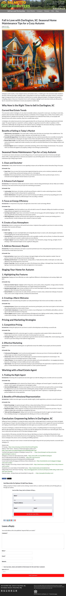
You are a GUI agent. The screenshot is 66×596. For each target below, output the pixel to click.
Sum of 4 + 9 (5, 569)
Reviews (46, 11)
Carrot (55, 594)
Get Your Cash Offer (52, 4)
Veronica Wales (6, 27)
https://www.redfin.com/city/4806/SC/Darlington (40, 456)
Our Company (61, 4)
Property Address (18, 503)
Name (15, 496)
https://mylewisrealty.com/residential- (38, 468)
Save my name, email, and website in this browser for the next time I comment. (24, 567)
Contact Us (61, 6)
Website (4, 561)
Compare (39, 11)
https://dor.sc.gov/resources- (33, 457)
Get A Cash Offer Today (6, 585)
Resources (10, 587)
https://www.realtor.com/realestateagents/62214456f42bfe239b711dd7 (19, 450)
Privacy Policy (16, 587)
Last (34, 500)
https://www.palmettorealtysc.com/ (44, 473)
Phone (16, 508)
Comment (5, 533)
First (15, 500)
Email (35, 508)
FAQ (52, 11)
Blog (57, 11)
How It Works (31, 11)
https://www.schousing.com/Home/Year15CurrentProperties (23, 447)
